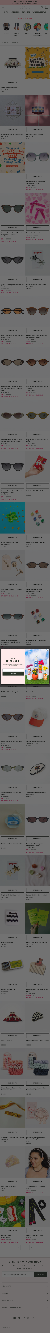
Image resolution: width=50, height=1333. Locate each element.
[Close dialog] (47, 650)
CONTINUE (13, 674)
